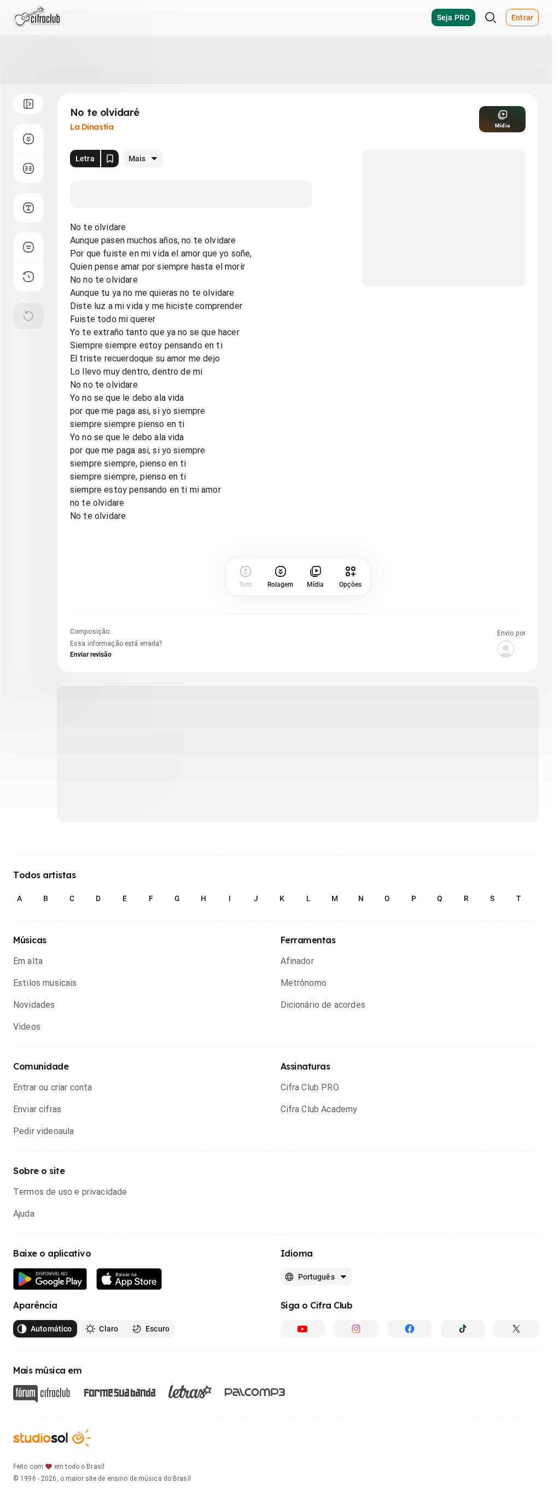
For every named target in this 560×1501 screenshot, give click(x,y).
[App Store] (129, 1279)
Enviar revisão (91, 654)
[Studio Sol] (52, 1437)
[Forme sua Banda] (119, 1392)
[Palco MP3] (255, 1392)
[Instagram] (356, 1329)
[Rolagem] (28, 139)
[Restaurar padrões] (28, 316)
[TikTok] (463, 1329)
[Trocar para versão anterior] (28, 277)
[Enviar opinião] (28, 247)
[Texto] (28, 208)
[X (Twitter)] (516, 1329)
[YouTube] (303, 1329)
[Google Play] (50, 1279)
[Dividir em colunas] (28, 168)
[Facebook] (409, 1329)
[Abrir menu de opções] (28, 104)
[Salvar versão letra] (110, 158)
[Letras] (190, 1391)
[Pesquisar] (490, 17)
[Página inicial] (37, 17)
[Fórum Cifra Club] (41, 1394)
